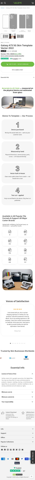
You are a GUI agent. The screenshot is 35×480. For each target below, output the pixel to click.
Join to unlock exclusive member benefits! (12, 56)
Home (2, 8)
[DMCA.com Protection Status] (17, 475)
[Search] (4, 3)
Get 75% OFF (33, 456)
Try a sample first (17, 70)
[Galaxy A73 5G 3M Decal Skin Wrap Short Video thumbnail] (12, 36)
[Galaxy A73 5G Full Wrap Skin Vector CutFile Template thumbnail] (5, 36)
